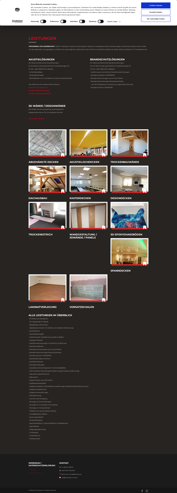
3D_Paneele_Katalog (36, 118)
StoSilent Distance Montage (39, 90)
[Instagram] (147, 491)
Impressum (32, 469)
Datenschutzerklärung (35, 473)
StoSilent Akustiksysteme (38, 87)
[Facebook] (142, 491)
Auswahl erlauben (155, 12)
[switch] (63, 21)
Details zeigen (112, 21)
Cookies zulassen (156, 5)
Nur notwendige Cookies (156, 19)
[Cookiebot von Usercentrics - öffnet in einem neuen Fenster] (17, 21)
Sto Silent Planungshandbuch (40, 94)
